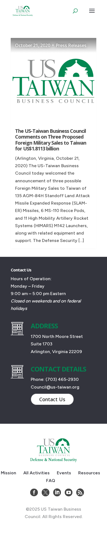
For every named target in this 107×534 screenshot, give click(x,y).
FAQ (50, 480)
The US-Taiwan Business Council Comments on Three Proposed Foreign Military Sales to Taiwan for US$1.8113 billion (50, 140)
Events (64, 472)
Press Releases (71, 45)
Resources (89, 472)
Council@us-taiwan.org (55, 387)
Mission (8, 472)
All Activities (36, 472)
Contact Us (52, 399)
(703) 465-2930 (62, 379)
